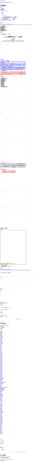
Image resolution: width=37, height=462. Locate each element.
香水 (0, 428)
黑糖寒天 (1, 388)
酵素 (0, 375)
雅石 (0, 380)
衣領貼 (1, 331)
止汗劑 (1, 340)
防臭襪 (1, 335)
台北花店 (1, 396)
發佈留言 (1, 316)
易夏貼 (1, 364)
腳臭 (0, 406)
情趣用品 (1, 419)
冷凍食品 (1, 354)
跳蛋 (0, 418)
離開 (4, 460)
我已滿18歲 (2, 460)
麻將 (0, 413)
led (0, 402)
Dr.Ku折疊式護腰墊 (2, 382)
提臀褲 (1, 433)
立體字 (1, 398)
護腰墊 (1, 385)
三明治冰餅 (1, 336)
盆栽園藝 (1, 379)
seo (0, 424)
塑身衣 (1, 288)
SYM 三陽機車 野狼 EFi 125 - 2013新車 (9, 17)
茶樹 (0, 427)
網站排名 (1, 391)
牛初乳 (1, 373)
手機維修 (1, 420)
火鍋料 (1, 352)
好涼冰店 (1, 337)
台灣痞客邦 (3, 5)
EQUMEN (1, 432)
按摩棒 (1, 417)
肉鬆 (0, 346)
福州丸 (1, 353)
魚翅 (0, 355)
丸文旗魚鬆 (1, 412)
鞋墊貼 (1, 342)
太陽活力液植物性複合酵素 (3, 387)
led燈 (1, 401)
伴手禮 (1, 348)
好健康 (1, 370)
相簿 (2, 12)
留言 (7, 307)
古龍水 (1, 429)
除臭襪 (1, 334)
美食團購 (6, 309)
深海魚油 (1, 374)
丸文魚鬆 (1, 411)
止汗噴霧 (1, 341)
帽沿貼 (1, 358)
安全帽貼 (1, 363)
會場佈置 (1, 395)
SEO (0, 392)
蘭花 (0, 381)
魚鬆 (0, 290)
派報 (0, 397)
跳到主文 (1, 7)
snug (0, 359)
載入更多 (1, 312)
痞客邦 (5, 307)
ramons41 (1, 303)
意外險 (1, 376)
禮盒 (0, 347)
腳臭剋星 (1, 405)
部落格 (2, 13)
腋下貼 (1, 365)
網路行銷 (1, 423)
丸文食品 (1, 343)
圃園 (0, 430)
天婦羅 (1, 351)
